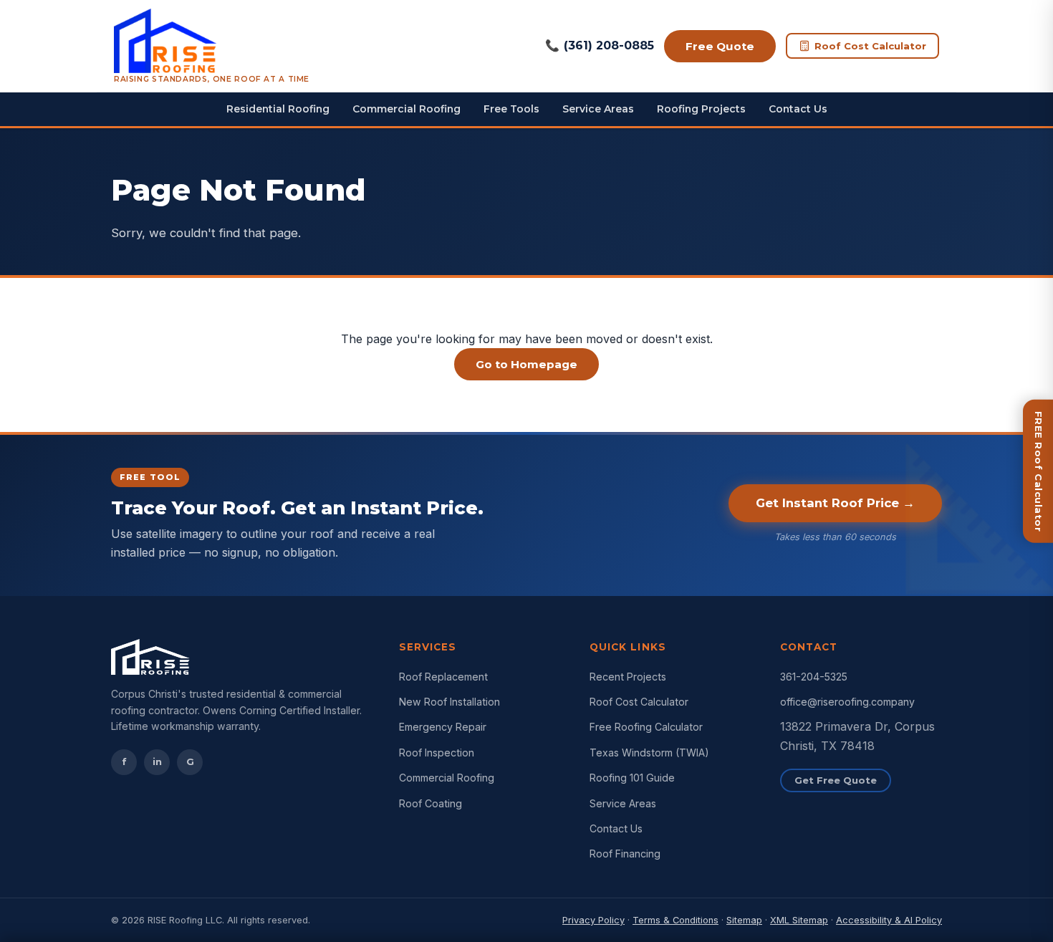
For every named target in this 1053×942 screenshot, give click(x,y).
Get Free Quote (835, 780)
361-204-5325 (813, 677)
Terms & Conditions (675, 920)
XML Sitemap (799, 920)
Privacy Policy (593, 920)
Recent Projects (628, 677)
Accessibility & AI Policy (889, 920)
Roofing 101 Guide (632, 778)
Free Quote (720, 46)
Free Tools (511, 109)
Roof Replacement (443, 677)
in (157, 761)
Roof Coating (430, 803)
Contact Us (798, 109)
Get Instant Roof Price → (835, 503)
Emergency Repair (442, 727)
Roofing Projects (701, 109)
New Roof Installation (449, 702)
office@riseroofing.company (847, 702)
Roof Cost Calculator (870, 46)
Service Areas (598, 109)
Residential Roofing (278, 109)
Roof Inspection (436, 752)
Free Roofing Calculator (646, 727)
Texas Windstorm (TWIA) (649, 752)
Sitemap (744, 920)
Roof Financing (625, 853)
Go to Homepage (526, 364)
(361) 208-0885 (599, 45)
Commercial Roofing (406, 109)
